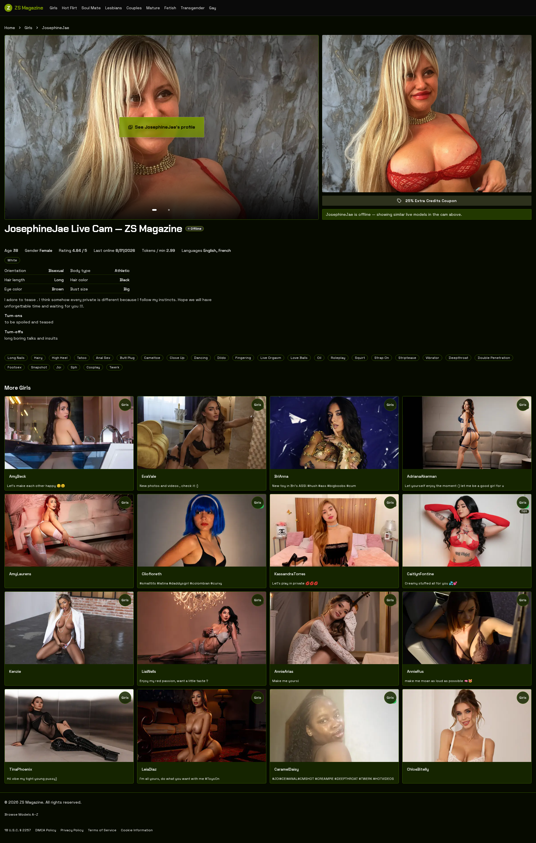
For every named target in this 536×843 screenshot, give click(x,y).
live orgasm (270, 358)
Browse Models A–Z (21, 814)
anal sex (103, 358)
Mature (153, 7)
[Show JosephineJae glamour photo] (169, 210)
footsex (14, 367)
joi (58, 367)
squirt (360, 358)
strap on (381, 358)
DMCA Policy (45, 830)
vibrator (432, 358)
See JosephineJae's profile (169, 128)
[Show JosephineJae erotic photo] (154, 210)
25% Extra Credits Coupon (435, 202)
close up (177, 358)
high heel (60, 358)
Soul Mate (91, 7)
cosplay (93, 367)
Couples (134, 7)
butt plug (127, 358)
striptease (407, 358)
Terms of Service (102, 830)
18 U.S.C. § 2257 (17, 830)
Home (9, 27)
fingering (243, 358)
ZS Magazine (25, 7)
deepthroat (458, 358)
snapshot (39, 367)
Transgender (193, 7)
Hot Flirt (69, 7)
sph (74, 367)
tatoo (82, 358)
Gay (212, 7)
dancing (201, 358)
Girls (54, 7)
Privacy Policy (72, 830)
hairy (38, 358)
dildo (221, 358)
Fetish (170, 7)
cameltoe (152, 358)
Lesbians (113, 7)
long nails (16, 358)
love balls (299, 358)
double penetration (494, 358)
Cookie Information (137, 830)
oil (319, 358)
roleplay (338, 358)
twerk (114, 367)
